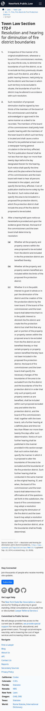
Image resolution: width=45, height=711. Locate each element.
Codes (16, 677)
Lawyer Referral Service (25, 610)
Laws (9, 9)
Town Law (17, 9)
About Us (5, 652)
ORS (20, 696)
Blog (3, 648)
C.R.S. (15, 681)
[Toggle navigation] (40, 3)
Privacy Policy (7, 672)
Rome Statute (19, 704)
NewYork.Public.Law (21, 3)
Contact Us (6, 660)
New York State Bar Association (19, 602)
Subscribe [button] (7, 582)
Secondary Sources (10, 668)
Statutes (17, 685)
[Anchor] (28, 96)
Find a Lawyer (7, 645)
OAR (15, 696)
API (2, 656)
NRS (15, 688)
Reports (5, 664)
